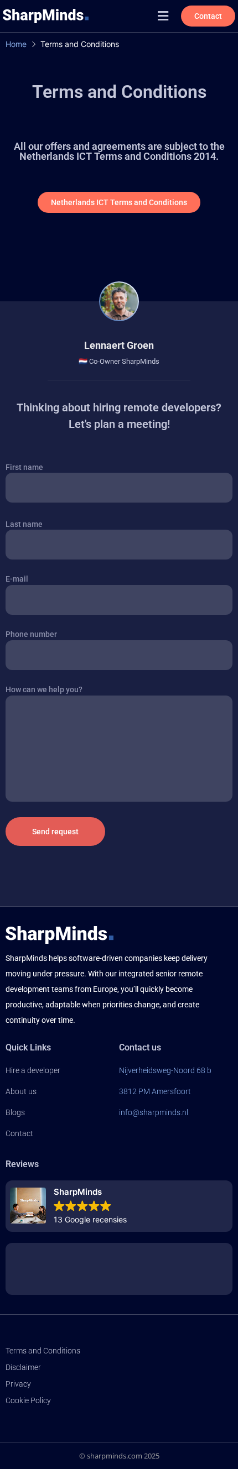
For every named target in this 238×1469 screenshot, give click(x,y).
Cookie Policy (28, 1400)
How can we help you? (44, 689)
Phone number (31, 634)
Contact (19, 1133)
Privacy (18, 1383)
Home (16, 44)
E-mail (17, 578)
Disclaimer (23, 1367)
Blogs (15, 1112)
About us (21, 1091)
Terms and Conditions (43, 1350)
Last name (24, 524)
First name (24, 467)
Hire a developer (33, 1070)
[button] (163, 16)
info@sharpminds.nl (153, 1112)
